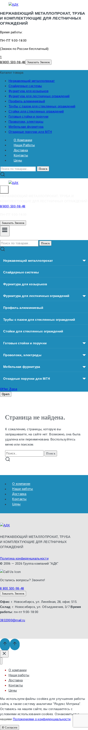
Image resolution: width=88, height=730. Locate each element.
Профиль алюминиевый (27, 101)
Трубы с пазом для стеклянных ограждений (42, 106)
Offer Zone (8, 389)
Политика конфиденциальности (24, 558)
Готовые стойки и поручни (28, 116)
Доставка (16, 680)
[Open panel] (4, 190)
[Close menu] (1, 660)
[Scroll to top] (5, 644)
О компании (17, 670)
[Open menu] (5, 230)
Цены (18, 160)
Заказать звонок (38, 62)
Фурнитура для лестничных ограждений (39, 96)
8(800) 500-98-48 (12, 62)
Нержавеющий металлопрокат (32, 81)
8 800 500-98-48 (12, 588)
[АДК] (13, 4)
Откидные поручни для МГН (30, 131)
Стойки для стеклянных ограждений (36, 111)
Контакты (16, 685)
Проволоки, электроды (26, 121)
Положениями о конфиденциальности (42, 719)
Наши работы (19, 675)
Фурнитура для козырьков (28, 91)
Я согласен (9, 727)
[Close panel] (4, 653)
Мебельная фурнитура (26, 126)
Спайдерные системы (25, 86)
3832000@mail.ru (12, 620)
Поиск (43, 168)
